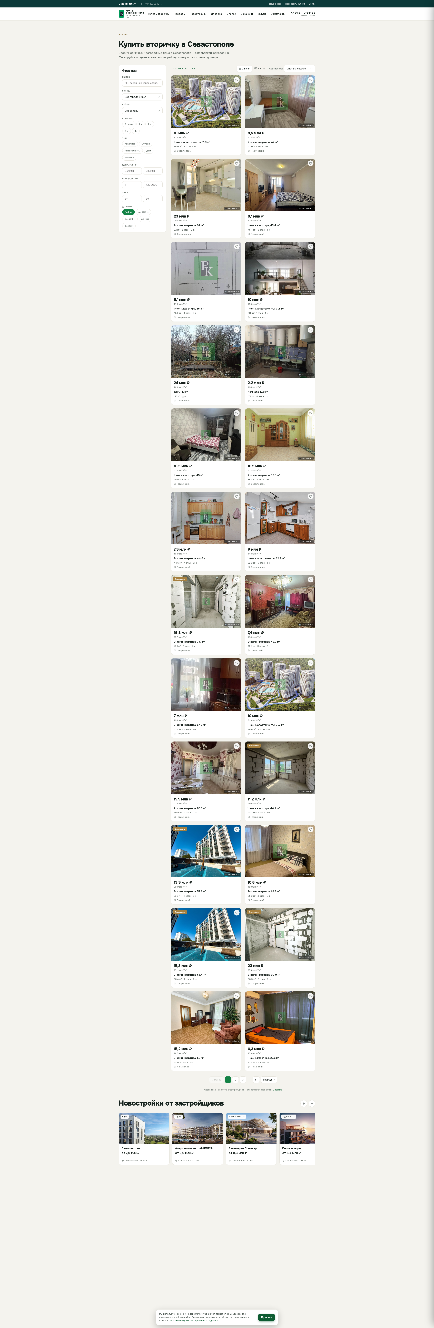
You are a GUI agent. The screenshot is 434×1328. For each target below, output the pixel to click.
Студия (129, 124)
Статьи (231, 14)
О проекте (277, 1089)
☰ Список (244, 68)
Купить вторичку (158, 14)
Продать (179, 14)
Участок (129, 157)
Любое (128, 212)
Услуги (262, 14)
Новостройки (198, 14)
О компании (278, 14)
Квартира (130, 143)
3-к (126, 131)
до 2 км (129, 225)
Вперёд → (269, 1079)
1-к (140, 124)
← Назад (216, 1079)
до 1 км (145, 219)
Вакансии (247, 14)
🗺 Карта (259, 68)
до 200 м (143, 212)
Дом (148, 150)
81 (256, 1079)
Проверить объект (295, 3)
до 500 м (130, 219)
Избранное (275, 3)
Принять (266, 1317)
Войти (312, 3)
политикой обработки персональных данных (194, 1320)
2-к (150, 124)
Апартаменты (132, 150)
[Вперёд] (312, 1103)
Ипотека (216, 14)
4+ (135, 131)
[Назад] (303, 1103)
